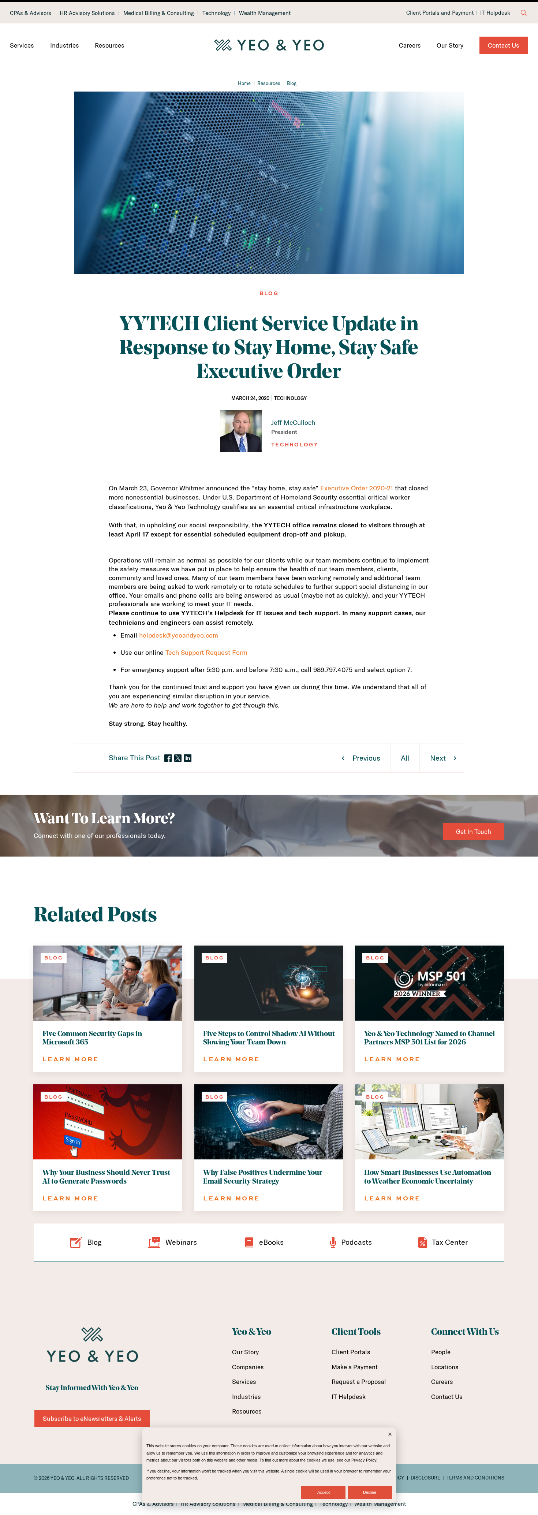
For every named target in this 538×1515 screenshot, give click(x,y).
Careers (410, 45)
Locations (445, 1367)
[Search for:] (523, 12)
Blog (291, 83)
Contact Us (503, 45)
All (405, 757)
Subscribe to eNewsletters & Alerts (92, 1418)
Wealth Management (265, 13)
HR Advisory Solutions (87, 13)
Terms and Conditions (475, 1478)
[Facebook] (168, 759)
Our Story (450, 45)
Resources (109, 45)
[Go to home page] (269, 45)
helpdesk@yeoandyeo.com (178, 635)
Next (438, 757)
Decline (369, 1492)
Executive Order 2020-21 (356, 488)
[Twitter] (178, 758)
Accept (323, 1492)
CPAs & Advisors (30, 13)
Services (22, 45)
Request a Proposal (359, 1381)
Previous (366, 757)
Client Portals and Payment (440, 12)
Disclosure (425, 1478)
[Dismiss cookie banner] (390, 1435)
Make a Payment (355, 1367)
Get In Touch (473, 831)
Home (244, 83)
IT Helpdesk (495, 12)
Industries (64, 45)
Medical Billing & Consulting (158, 13)
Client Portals (351, 1352)
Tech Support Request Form (206, 652)
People (441, 1352)
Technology (216, 13)
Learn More (70, 1059)
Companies (248, 1367)
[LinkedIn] (187, 759)
